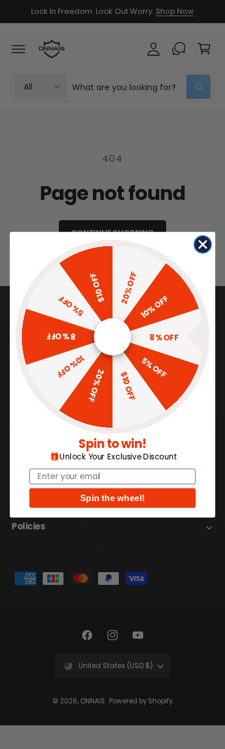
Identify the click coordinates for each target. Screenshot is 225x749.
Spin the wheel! (112, 498)
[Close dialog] (203, 244)
